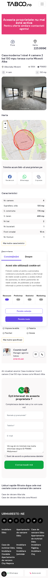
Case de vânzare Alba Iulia (13, 494)
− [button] (5, 127)
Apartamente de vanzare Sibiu (22, 532)
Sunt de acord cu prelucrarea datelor (24, 456)
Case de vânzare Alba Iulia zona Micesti (19, 497)
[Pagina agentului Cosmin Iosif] (7, 352)
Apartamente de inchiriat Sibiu (37, 538)
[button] (19, 109)
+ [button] (5, 123)
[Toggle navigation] (42, 4)
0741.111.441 (18, 359)
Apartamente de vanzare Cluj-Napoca (8, 560)
